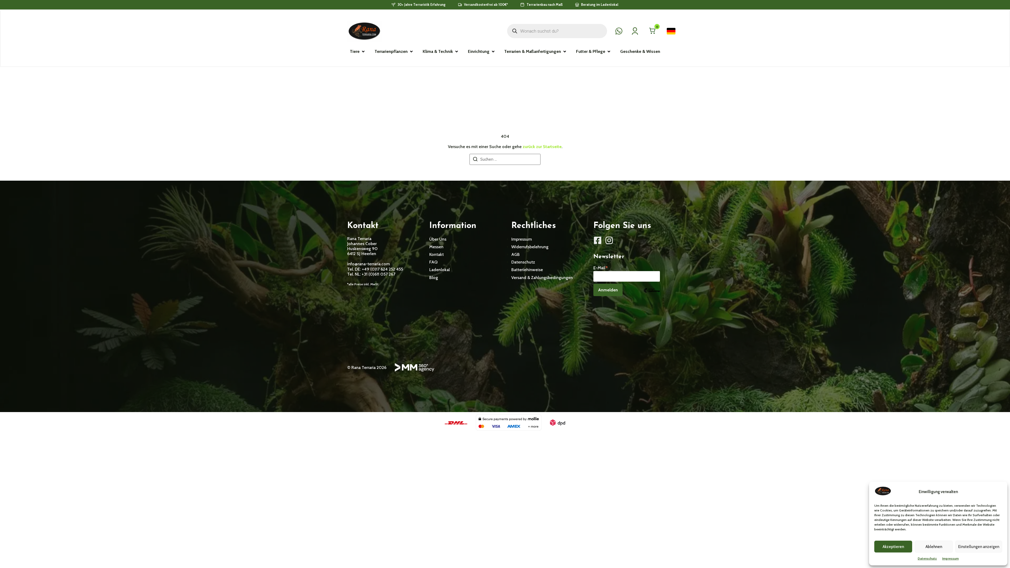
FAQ (433, 262)
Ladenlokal (439, 269)
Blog (433, 277)
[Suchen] (475, 160)
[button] (357, 51)
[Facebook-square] (597, 240)
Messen (436, 246)
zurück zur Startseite (542, 146)
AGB (515, 254)
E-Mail (600, 267)
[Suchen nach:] (505, 159)
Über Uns (437, 239)
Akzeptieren (893, 546)
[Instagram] (609, 240)
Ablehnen (934, 546)
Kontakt (436, 254)
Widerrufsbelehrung (529, 246)
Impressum (950, 558)
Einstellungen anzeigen (978, 546)
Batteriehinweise (527, 269)
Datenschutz (927, 558)
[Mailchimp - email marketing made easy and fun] (651, 294)
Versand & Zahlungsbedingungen (542, 277)
